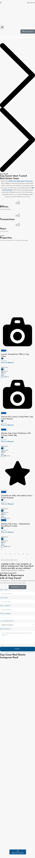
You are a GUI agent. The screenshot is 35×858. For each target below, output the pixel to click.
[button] (2, 27)
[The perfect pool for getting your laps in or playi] (17, 791)
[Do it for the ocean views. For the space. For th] (17, 818)
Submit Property (6, 570)
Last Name (4, 597)
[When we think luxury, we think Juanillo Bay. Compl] (17, 674)
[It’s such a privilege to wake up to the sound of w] (17, 664)
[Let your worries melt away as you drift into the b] (17, 800)
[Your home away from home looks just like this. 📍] (17, 845)
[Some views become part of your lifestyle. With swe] (17, 726)
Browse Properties (18, 570)
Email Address (5, 605)
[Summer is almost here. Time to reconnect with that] (17, 762)
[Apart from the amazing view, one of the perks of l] (17, 707)
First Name (4, 589)
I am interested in (7, 621)
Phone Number (5, 613)
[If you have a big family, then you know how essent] (17, 753)
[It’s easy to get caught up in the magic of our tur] (17, 838)
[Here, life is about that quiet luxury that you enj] (17, 735)
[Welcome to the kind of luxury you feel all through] (17, 694)
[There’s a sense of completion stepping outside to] (17, 808)
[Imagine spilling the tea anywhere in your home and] (17, 828)
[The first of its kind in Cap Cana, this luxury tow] (17, 743)
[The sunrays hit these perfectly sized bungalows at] (17, 782)
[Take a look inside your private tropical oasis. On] (17, 683)
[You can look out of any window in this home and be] (17, 718)
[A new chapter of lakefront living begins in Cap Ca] (17, 772)
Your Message (5, 629)
